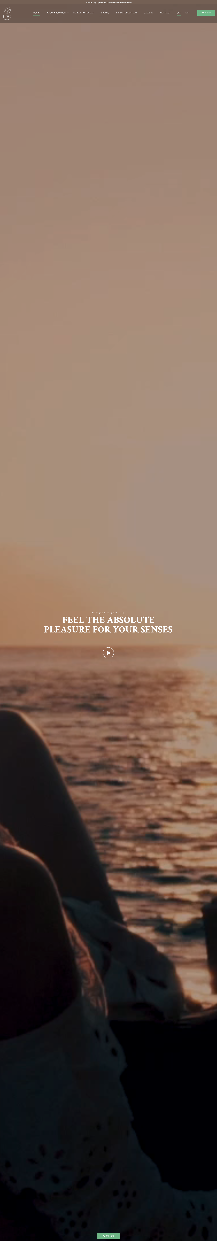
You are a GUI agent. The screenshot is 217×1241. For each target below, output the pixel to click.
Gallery (148, 13)
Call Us (110, 1236)
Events (105, 13)
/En (179, 13)
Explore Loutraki (126, 13)
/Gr (187, 13)
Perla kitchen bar (83, 13)
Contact (165, 13)
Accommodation (56, 13)
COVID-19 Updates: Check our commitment (109, 2)
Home (36, 13)
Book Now (206, 12)
